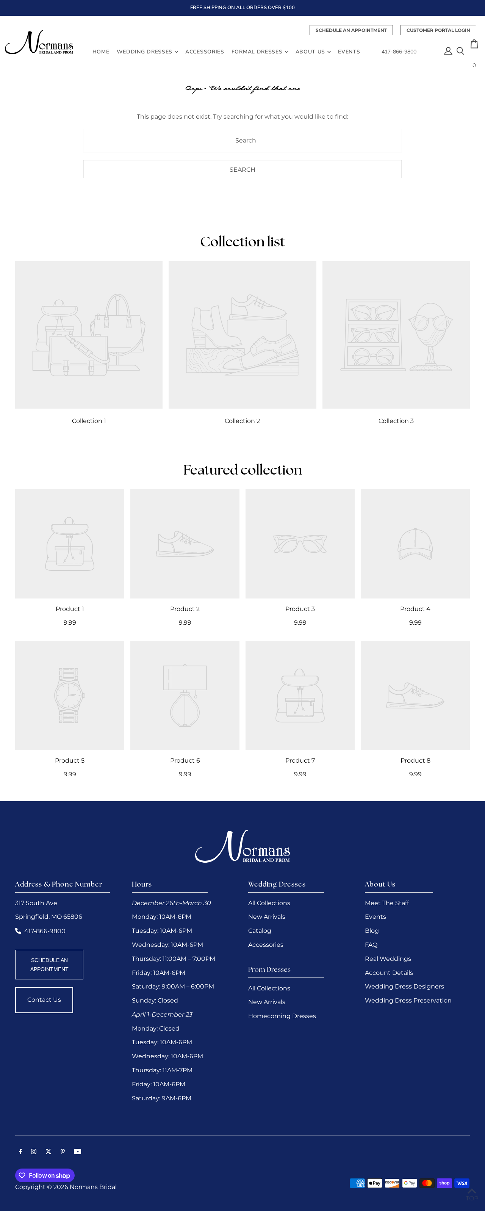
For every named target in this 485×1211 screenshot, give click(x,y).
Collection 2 (242, 421)
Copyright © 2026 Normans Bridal (66, 1187)
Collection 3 (396, 421)
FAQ (371, 944)
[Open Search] (460, 51)
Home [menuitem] (101, 51)
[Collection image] (89, 335)
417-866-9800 (399, 52)
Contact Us (44, 999)
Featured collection (242, 471)
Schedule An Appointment (351, 30)
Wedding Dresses (145, 51)
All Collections (269, 903)
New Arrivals (266, 916)
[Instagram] (33, 1152)
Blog (372, 930)
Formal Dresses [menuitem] (257, 51)
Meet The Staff (387, 903)
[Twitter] (48, 1152)
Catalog (259, 930)
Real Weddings (388, 958)
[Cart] (474, 46)
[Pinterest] (63, 1152)
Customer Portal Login (438, 30)
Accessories (265, 944)
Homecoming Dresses (282, 1016)
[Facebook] (20, 1152)
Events (375, 916)
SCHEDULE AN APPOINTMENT (49, 964)
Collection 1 (89, 421)
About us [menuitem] (310, 51)
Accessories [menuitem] (204, 51)
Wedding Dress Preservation (408, 1000)
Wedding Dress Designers (404, 986)
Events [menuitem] (349, 51)
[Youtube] (77, 1152)
